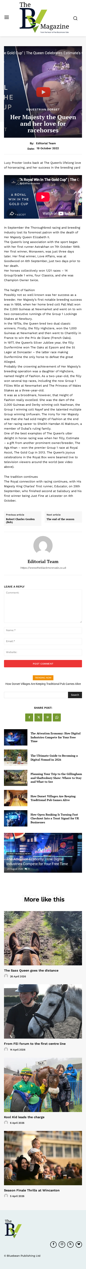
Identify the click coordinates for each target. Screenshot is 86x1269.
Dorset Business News (19, 854)
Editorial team (46, 143)
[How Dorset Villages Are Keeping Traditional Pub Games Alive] (15, 798)
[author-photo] (6, 976)
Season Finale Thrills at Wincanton (32, 1190)
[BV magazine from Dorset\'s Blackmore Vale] (44, 17)
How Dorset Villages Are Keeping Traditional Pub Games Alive (43, 683)
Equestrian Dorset (43, 109)
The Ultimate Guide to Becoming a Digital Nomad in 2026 (54, 757)
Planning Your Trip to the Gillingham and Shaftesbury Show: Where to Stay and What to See (56, 778)
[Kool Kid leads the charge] (43, 1085)
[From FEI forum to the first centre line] (43, 1011)
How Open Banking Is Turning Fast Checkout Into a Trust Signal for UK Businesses (55, 818)
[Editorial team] (43, 545)
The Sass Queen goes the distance (31, 970)
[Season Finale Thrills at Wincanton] (43, 1158)
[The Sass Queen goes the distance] (43, 938)
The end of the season (60, 519)
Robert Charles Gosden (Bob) (20, 521)
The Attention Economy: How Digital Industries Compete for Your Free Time (56, 737)
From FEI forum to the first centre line (35, 1044)
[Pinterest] (48, 717)
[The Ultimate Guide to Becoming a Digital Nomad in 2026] (15, 758)
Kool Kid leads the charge (24, 1117)
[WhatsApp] (57, 717)
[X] (38, 717)
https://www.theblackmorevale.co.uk (43, 567)
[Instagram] (62, 1244)
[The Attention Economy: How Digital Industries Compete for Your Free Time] (15, 737)
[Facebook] (29, 717)
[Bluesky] (79, 1244)
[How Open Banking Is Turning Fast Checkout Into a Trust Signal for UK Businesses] (15, 818)
